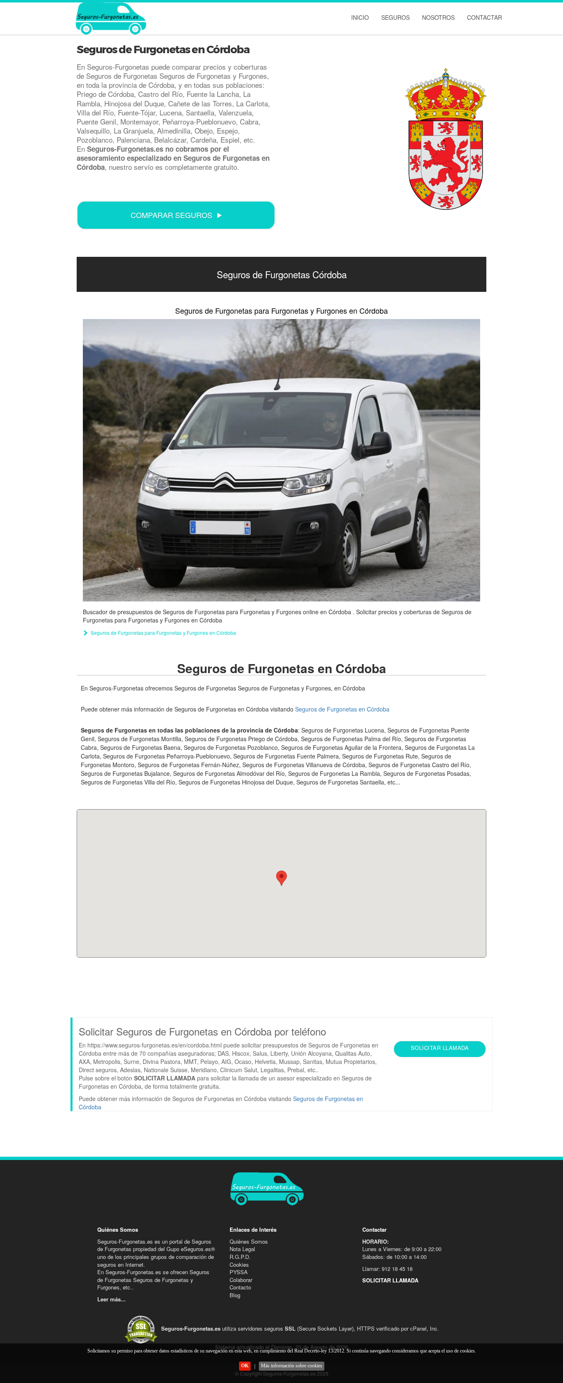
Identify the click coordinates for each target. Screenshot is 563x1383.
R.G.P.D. (240, 1257)
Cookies (239, 1264)
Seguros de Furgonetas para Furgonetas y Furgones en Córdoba (281, 310)
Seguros (395, 17)
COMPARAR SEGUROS (171, 214)
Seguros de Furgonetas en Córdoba (342, 709)
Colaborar (241, 1280)
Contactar (484, 17)
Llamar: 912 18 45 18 (387, 1269)
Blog (235, 1295)
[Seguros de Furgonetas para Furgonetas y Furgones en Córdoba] (281, 460)
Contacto (240, 1287)
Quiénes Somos (249, 1241)
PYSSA (239, 1272)
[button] (281, 878)
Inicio (360, 17)
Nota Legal (242, 1249)
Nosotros (438, 17)
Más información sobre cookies (291, 1366)
